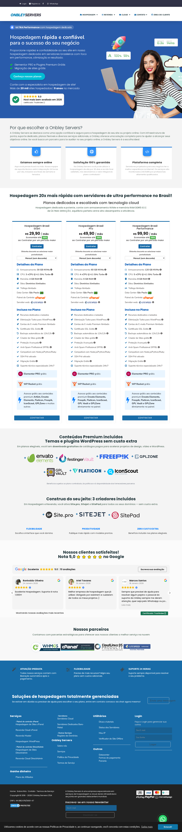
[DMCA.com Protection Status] (20, 805)
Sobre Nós (22, 791)
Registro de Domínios (67, 735)
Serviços (61, 751)
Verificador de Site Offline (111, 738)
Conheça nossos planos (28, 76)
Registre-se (35, 4)
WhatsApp (53, 4)
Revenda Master (23, 735)
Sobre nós (62, 745)
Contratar (37, 246)
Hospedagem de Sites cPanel (30, 724)
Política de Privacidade (68, 757)
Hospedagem (89, 15)
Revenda (108, 15)
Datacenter (104, 754)
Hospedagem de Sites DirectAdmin (26, 751)
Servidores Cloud (65, 718)
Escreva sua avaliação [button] (152, 569)
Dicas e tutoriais (106, 721)
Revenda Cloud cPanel (26, 730)
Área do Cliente (161, 15)
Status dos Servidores (109, 727)
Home (13, 791)
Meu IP (102, 733)
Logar (153, 744)
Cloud (124, 15)
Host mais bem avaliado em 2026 (43, 99)
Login (24, 4)
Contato (140, 15)
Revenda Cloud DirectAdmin (29, 758)
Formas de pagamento (109, 757)
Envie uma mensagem (159, 700)
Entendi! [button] (168, 827)
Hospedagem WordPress (28, 741)
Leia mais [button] (126, 605)
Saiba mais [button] (147, 827)
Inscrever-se (90, 815)
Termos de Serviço (66, 762)
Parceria (102, 760)
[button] (170, 593)
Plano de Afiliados (24, 777)
